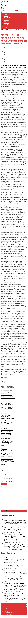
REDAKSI (12, 610)
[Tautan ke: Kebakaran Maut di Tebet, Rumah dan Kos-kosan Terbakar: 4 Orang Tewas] (15, 529)
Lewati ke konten (5, 1)
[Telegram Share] (4, 54)
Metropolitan (8, 49)
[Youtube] (4, 383)
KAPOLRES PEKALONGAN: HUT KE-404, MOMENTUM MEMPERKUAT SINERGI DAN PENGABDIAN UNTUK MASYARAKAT (7, 461)
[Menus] (1, 3)
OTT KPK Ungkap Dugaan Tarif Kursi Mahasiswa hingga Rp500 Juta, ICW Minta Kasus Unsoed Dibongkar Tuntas (15, 541)
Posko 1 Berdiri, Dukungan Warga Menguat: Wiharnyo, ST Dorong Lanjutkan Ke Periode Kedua (15, 600)
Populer (6, 511)
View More (3, 483)
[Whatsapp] (4, 55)
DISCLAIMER (7, 611)
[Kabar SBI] (4, 6)
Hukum (2, 49)
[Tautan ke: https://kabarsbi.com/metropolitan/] (13, 516)
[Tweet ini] (4, 53)
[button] (16, 10)
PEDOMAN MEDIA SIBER (10, 612)
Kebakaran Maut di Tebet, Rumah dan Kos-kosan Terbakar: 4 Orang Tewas (15, 531)
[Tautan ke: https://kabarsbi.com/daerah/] (14, 553)
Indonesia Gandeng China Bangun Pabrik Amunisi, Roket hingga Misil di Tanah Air (14, 548)
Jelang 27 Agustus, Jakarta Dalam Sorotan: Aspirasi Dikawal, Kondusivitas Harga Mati (7, 422)
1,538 (5, 474)
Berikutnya (6, 476)
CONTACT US (7, 614)
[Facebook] (4, 381)
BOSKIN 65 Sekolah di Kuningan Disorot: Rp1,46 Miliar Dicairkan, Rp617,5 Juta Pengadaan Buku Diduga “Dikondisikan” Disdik (7, 442)
